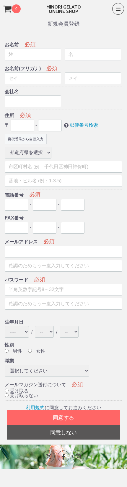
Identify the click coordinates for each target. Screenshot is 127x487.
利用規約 (35, 407)
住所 (9, 115)
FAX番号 (14, 217)
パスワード (16, 279)
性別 (9, 344)
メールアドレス (21, 241)
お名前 (12, 44)
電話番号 (14, 194)
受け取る (19, 390)
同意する (63, 418)
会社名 (12, 91)
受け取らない (23, 395)
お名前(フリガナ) (23, 68)
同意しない (63, 432)
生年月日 (14, 321)
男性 (17, 351)
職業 (9, 360)
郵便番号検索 (84, 125)
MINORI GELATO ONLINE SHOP (63, 9)
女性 (40, 351)
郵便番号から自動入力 (25, 139)
